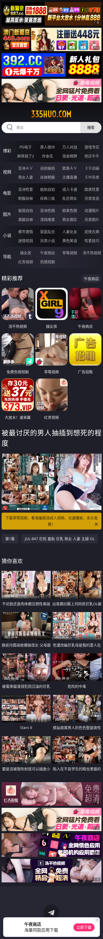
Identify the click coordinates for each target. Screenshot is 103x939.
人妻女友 (69, 231)
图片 (7, 214)
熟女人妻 (25, 177)
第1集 (10, 538)
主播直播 (69, 177)
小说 (7, 235)
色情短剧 (47, 261)
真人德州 (47, 146)
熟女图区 (69, 219)
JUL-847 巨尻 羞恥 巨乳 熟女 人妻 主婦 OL (60, 538)
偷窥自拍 (25, 210)
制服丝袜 (25, 198)
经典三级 (47, 198)
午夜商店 (47, 252)
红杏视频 (25, 261)
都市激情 (25, 231)
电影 (7, 193)
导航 (7, 256)
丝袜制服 (47, 177)
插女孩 (25, 252)
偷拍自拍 (47, 189)
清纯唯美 (47, 219)
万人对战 (69, 146)
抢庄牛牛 (92, 155)
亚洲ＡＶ (25, 168)
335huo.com (51, 114)
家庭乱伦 (47, 231)
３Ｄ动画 (92, 168)
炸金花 (47, 155)
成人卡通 (69, 189)
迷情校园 (25, 240)
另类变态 (92, 198)
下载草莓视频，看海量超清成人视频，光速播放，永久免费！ (51, 521)
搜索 (91, 127)
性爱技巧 (92, 240)
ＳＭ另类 (92, 177)
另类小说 (47, 240)
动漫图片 (92, 210)
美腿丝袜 (25, 219)
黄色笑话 (69, 240)
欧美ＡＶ (69, 168)
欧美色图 (69, 210)
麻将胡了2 (25, 155)
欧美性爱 (92, 189)
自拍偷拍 (47, 168)
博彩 (7, 151)
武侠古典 (92, 231)
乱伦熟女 (69, 198)
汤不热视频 (92, 252)
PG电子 (26, 146)
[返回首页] (96, 928)
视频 (7, 172)
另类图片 (92, 219)
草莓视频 (69, 252)
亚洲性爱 (25, 189)
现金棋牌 (69, 155)
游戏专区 (92, 146)
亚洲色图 (47, 210)
